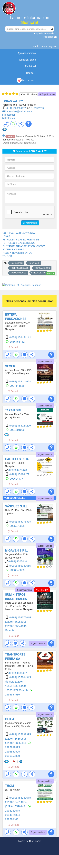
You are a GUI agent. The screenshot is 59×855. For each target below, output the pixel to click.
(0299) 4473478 (17, 470)
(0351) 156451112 (20, 337)
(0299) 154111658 (20, 381)
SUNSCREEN (17, 263)
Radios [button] (30, 72)
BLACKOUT (34, 263)
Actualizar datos (27, 59)
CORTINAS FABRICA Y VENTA (18, 232)
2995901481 (12, 819)
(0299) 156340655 (20, 565)
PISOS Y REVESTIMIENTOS (17, 252)
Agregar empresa (27, 53)
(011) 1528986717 (16, 108)
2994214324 (12, 815)
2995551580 (12, 694)
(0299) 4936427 (17, 673)
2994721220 (17, 430)
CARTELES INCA (17, 459)
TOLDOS (7, 256)
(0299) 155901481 (16, 806)
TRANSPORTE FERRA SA (15, 656)
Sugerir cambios (45, 361)
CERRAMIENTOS (42, 268)
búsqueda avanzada (43, 33)
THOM (9, 786)
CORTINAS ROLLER (20, 268)
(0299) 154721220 (20, 425)
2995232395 (12, 747)
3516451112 (17, 341)
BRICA (9, 719)
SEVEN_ (11, 366)
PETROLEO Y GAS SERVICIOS (18, 242)
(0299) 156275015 (20, 617)
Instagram (10, 118)
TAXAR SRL (13, 410)
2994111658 (17, 386)
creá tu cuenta (39, 46)
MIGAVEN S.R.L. (16, 550)
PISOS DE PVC (39, 273)
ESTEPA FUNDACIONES (15, 316)
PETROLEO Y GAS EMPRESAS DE (20, 239)
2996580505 (12, 751)
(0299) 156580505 (16, 738)
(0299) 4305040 (17, 561)
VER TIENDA (42, 589)
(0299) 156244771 (20, 474)
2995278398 (17, 526)
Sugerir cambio (48, 94)
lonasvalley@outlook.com (18, 111)
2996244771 (17, 478)
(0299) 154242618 (20, 797)
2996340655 (17, 570)
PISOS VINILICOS (18, 273)
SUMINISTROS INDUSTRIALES (16, 596)
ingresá (53, 46)
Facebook (10, 114)
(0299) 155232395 (20, 734)
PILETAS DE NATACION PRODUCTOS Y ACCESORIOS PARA (23, 247)
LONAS (6, 236)
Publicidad (48, 36)
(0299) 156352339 (16, 743)
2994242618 (12, 810)
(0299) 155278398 (20, 521)
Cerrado (14, 347)
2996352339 (12, 756)
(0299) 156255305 (16, 622)
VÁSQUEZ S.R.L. (16, 506)
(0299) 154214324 (16, 802)
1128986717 (37, 108)
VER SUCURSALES (14, 497)
